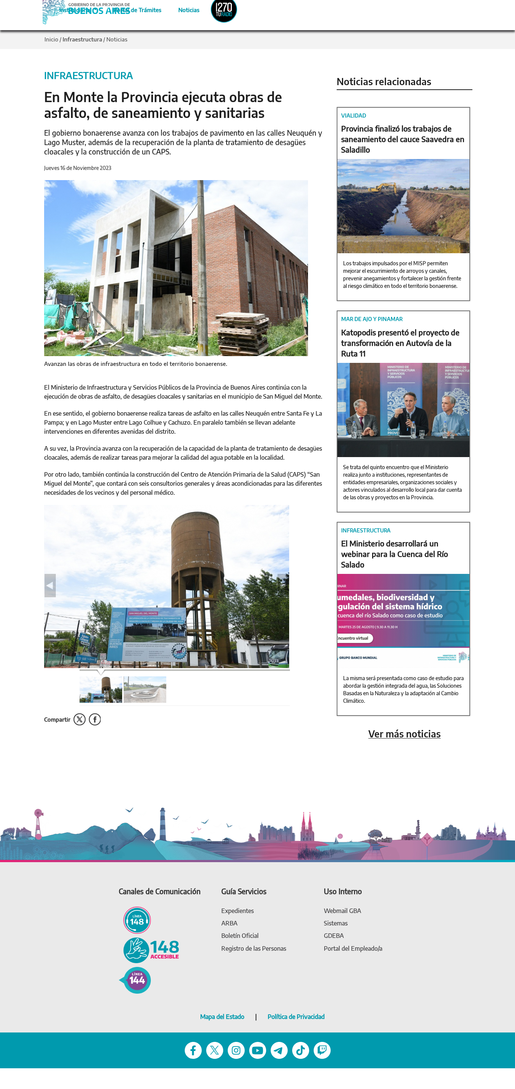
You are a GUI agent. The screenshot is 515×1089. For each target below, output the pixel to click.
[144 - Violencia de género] (135, 980)
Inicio (51, 39)
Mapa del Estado (222, 1016)
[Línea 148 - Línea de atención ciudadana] (135, 919)
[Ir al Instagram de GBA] (236, 1050)
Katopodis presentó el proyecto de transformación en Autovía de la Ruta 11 (400, 342)
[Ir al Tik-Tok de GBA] (300, 1050)
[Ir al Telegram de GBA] (279, 1050)
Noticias (182, 8)
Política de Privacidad (296, 1016)
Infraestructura (82, 39)
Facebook (95, 719)
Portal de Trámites (133, 8)
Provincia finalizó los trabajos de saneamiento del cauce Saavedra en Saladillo (402, 139)
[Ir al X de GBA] (214, 1050)
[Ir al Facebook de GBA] (193, 1050)
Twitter (80, 719)
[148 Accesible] (149, 950)
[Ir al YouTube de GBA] (257, 1050)
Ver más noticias (404, 734)
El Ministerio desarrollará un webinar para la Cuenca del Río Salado (394, 553)
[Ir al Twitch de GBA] (322, 1050)
